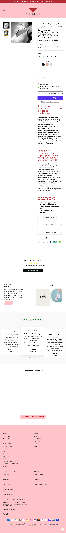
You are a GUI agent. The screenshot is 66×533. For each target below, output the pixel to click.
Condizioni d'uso (7, 494)
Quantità (41, 77)
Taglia (40, 53)
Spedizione (50, 46)
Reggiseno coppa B (53, 24)
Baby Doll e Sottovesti (9, 461)
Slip (4, 441)
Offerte (5, 466)
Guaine (5, 458)
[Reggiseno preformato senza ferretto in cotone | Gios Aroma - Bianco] (6, 401)
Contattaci (6, 474)
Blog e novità (37, 477)
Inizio (39, 24)
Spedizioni (6, 479)
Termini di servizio (8, 489)
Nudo (47, 64)
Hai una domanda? (50, 232)
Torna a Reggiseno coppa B (34, 416)
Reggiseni (6, 439)
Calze (35, 446)
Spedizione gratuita (8, 482)
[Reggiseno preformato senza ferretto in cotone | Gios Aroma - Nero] (9, 401)
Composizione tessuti (50, 221)
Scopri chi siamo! (38, 474)
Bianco (39, 64)
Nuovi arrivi (6, 436)
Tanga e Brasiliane (8, 446)
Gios (49, 164)
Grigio (51, 64)
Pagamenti (6, 487)
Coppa (40, 69)
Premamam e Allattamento (10, 463)
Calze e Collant (7, 456)
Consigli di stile (50, 217)
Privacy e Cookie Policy (9, 492)
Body (4, 451)
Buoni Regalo (37, 482)
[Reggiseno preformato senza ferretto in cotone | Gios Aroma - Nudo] (11, 401)
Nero (43, 64)
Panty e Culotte (7, 443)
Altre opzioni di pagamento (50, 102)
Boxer (35, 436)
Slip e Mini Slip (38, 439)
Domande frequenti (8, 477)
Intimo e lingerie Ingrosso (41, 484)
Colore (43, 61)
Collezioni (44, 24)
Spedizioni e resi (50, 224)
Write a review (33, 270)
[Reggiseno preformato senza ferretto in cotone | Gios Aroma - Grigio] (13, 401)
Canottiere (37, 441)
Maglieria (5, 453)
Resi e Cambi (6, 484)
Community (37, 479)
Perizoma (5, 448)
